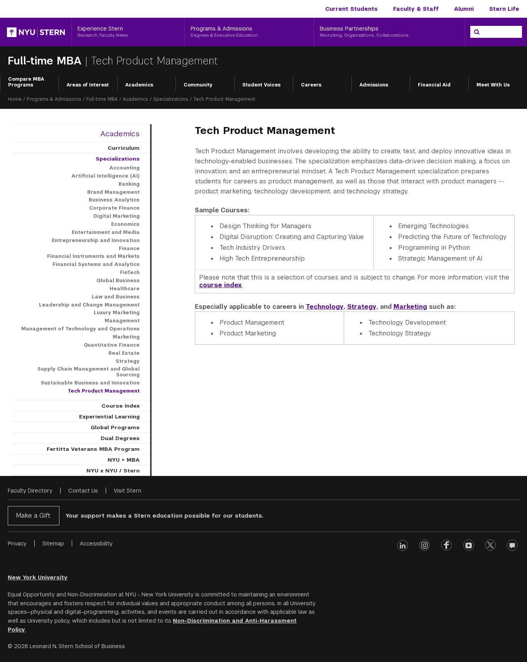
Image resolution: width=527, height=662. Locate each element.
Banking (129, 184)
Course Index (120, 405)
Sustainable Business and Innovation (90, 383)
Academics (139, 85)
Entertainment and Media (106, 232)
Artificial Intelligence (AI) (105, 176)
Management (122, 321)
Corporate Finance (114, 208)
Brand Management (113, 192)
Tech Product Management (104, 391)
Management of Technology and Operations (80, 329)
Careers (311, 85)
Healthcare (125, 289)
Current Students (351, 8)
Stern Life (504, 8)
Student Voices (261, 85)
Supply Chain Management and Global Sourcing (88, 372)
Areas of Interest (88, 85)
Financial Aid (434, 85)
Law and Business (116, 297)
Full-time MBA (46, 61)
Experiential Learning (109, 416)
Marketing (410, 307)
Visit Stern (127, 490)
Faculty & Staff (416, 8)
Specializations (170, 99)
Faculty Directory (30, 490)
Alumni (464, 8)
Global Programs (115, 427)
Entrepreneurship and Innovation (96, 240)
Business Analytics (114, 200)
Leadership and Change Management (89, 305)
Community (198, 85)
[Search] (477, 32)
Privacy (17, 543)
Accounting (124, 168)
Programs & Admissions (54, 99)
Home (15, 99)
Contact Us (83, 490)
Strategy (362, 307)
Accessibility (96, 543)
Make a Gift (33, 515)
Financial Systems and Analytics (96, 264)
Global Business (118, 281)
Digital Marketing (116, 216)
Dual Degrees (120, 438)
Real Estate (124, 353)
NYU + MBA (124, 459)
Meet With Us (493, 85)
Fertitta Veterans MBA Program (93, 448)
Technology (325, 307)
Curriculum (124, 147)
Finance (129, 248)
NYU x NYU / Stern (113, 470)
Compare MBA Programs (26, 82)
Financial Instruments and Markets (93, 256)
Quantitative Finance (112, 345)
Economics (125, 224)
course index (220, 285)
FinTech (130, 272)
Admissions (374, 85)
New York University (38, 577)
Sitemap (53, 543)
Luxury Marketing (117, 313)
